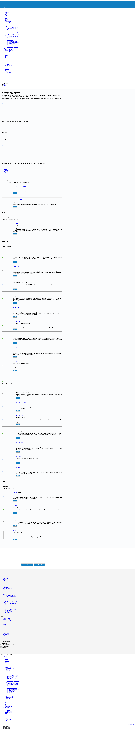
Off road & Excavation (9, 50)
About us (4, 68)
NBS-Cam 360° (19, 428)
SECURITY (7, 35)
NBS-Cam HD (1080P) (21, 402)
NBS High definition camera (12, 37)
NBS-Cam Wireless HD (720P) (22, 390)
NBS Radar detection (11, 43)
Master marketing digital (131, 724)
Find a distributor (8, 62)
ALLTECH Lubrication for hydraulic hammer (13, 600)
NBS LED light (9, 46)
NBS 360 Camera (10, 40)
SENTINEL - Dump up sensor (12, 47)
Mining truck (16, 307)
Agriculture (7, 55)
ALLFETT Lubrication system (12, 27)
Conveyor (15, 347)
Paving (6, 58)
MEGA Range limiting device (12, 36)
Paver (6, 18)
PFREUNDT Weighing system (12, 28)
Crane (14, 333)
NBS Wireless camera (11, 39)
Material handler (8, 21)
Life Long (15, 492)
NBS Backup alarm (10, 44)
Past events (9, 72)
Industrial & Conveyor (9, 49)
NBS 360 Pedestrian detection (13, 42)
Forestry (6, 56)
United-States (9, 64)
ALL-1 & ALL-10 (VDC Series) (19, 186)
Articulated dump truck (18, 293)
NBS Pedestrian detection (12, 41)
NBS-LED (18, 467)
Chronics (6, 74)
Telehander (7, 15)
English (4, 6)
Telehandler (16, 266)
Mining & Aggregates (9, 52)
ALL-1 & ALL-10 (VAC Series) (19, 199)
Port (5, 54)
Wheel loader (7, 12)
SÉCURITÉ (7, 671)
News (6, 73)
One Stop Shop (5, 11)
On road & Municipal (9, 51)
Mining (14, 517)
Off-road (15, 505)
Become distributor (8, 65)
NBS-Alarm (18, 456)
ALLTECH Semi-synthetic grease (13, 34)
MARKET (4, 48)
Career (6, 70)
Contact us (7, 76)
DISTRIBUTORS (6, 61)
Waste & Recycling (8, 59)
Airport (6, 57)
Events (6, 71)
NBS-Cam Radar (19, 415)
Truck (6, 14)
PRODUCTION (7, 26)
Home (4, 84)
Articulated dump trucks (9, 22)
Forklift (6, 20)
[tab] (6, 168)
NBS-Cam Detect (19, 442)
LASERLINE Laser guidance (12, 30)
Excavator (6, 13)
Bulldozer (6, 23)
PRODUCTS (5, 25)
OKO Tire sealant (10, 29)
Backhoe (6, 19)
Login (6, 66)
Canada (8, 63)
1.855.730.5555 (5, 4)
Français (4, 7)
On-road (15, 530)
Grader (6, 17)
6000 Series (15, 223)
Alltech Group (7, 69)
